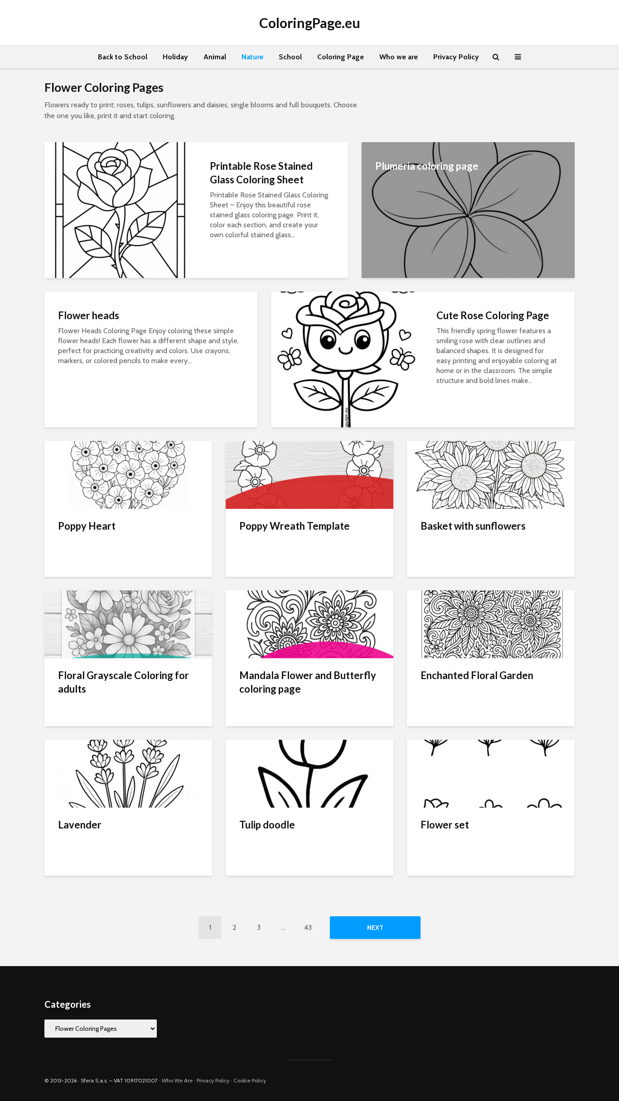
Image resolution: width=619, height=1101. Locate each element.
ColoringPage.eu (309, 22)
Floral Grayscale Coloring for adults (123, 682)
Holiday (175, 57)
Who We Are (177, 1080)
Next (375, 928)
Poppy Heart (87, 526)
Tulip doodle (267, 825)
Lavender (80, 825)
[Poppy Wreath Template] (309, 474)
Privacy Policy (456, 57)
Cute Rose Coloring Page (492, 315)
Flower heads (88, 315)
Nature (252, 57)
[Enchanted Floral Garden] (491, 623)
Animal (214, 57)
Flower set (445, 825)
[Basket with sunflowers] (491, 474)
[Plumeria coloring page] (468, 209)
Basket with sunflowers (473, 526)
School (290, 57)
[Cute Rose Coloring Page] (347, 358)
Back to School (122, 57)
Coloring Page (340, 57)
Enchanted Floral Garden (477, 675)
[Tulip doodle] (309, 773)
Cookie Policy (249, 1080)
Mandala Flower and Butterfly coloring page (307, 682)
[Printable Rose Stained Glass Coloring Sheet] (120, 209)
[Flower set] (491, 773)
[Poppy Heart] (128, 474)
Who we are (398, 57)
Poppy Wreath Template (294, 526)
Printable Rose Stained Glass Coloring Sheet (261, 173)
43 (308, 927)
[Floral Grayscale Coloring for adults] (128, 623)
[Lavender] (128, 773)
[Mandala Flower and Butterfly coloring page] (309, 623)
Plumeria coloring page (427, 166)
